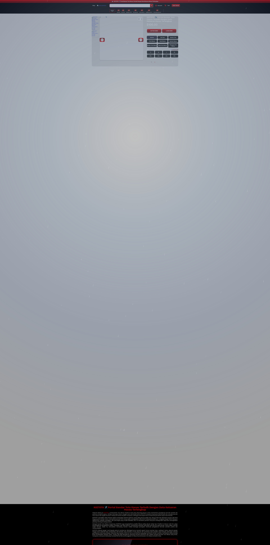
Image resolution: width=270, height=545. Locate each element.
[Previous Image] (102, 40)
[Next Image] (140, 40)
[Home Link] (101, 5)
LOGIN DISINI (169, 30)
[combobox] (130, 5)
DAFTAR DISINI (154, 30)
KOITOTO (106, 512)
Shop (94, 5)
